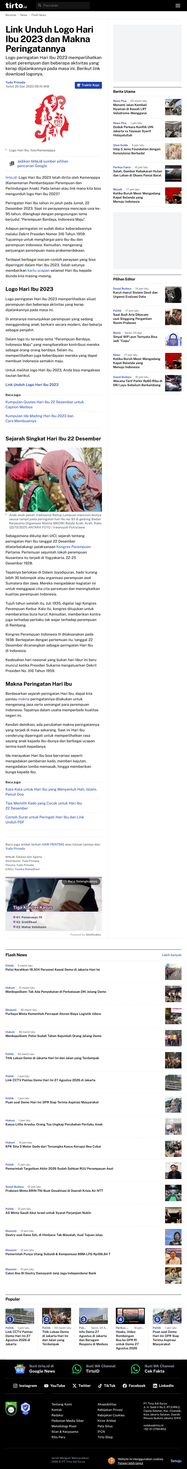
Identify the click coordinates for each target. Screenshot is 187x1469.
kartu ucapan (38, 270)
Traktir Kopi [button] (90, 85)
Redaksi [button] (57, 1415)
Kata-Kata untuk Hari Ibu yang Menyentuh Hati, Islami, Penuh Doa (51, 792)
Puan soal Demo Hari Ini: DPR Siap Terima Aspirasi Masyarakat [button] (52, 1102)
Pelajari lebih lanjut (130, 1463)
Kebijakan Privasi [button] (110, 1410)
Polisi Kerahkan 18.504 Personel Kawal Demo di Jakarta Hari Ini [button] (52, 970)
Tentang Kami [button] (62, 1404)
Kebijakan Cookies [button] (111, 1415)
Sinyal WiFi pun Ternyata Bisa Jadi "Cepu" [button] (135, 339)
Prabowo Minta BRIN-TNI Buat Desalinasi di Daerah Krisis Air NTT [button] (54, 1191)
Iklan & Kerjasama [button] (65, 1432)
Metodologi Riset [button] (64, 1426)
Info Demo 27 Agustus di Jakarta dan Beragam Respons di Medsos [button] (93, 1338)
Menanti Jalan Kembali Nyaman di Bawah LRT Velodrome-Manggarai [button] (130, 109)
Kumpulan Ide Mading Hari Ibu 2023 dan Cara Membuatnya (39, 418)
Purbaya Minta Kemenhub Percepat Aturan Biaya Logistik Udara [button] (53, 1014)
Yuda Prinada (15, 82)
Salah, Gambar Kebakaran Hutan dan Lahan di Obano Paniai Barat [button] (137, 173)
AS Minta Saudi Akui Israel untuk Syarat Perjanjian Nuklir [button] (48, 1213)
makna (23, 699)
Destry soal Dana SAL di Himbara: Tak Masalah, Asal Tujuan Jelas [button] (54, 1235)
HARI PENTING (53, 844)
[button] (16, 5)
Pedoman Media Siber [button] (68, 1421)
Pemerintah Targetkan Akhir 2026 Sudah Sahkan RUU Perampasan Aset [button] (59, 1169)
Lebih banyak (172, 955)
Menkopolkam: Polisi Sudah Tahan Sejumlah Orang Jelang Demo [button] (53, 1036)
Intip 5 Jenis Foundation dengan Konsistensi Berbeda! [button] (137, 151)
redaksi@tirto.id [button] (153, 1425)
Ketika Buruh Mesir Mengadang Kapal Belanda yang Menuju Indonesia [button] (136, 198)
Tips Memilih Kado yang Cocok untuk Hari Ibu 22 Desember (43, 805)
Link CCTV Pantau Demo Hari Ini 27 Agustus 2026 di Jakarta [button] (50, 1080)
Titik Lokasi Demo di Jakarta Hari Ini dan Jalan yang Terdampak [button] (52, 1058)
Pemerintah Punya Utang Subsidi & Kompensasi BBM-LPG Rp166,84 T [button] (57, 1254)
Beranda (10, 15)
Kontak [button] (57, 1410)
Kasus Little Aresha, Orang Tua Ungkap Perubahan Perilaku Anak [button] (54, 1124)
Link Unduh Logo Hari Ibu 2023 (32, 385)
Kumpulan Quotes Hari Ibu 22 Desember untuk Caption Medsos (44, 404)
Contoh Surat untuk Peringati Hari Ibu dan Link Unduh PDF (44, 819)
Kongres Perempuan (73, 547)
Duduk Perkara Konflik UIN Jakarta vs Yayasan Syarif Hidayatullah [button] (133, 131)
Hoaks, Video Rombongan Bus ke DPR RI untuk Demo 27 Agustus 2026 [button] (127, 1340)
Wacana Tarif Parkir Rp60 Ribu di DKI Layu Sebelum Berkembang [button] (137, 383)
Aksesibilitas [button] (107, 1404)
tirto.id (10, 177)
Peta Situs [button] (105, 1426)
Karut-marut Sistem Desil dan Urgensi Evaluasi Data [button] (135, 295)
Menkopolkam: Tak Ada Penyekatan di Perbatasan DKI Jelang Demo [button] (55, 992)
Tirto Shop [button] (105, 1437)
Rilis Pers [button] (58, 1437)
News (23, 15)
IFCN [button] (101, 1432)
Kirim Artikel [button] (107, 1421)
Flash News (38, 15)
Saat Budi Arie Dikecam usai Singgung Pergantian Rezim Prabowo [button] (132, 319)
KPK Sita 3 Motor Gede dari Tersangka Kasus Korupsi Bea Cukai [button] (53, 1146)
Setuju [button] (176, 1461)
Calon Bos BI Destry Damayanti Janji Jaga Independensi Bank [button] (50, 1273)
